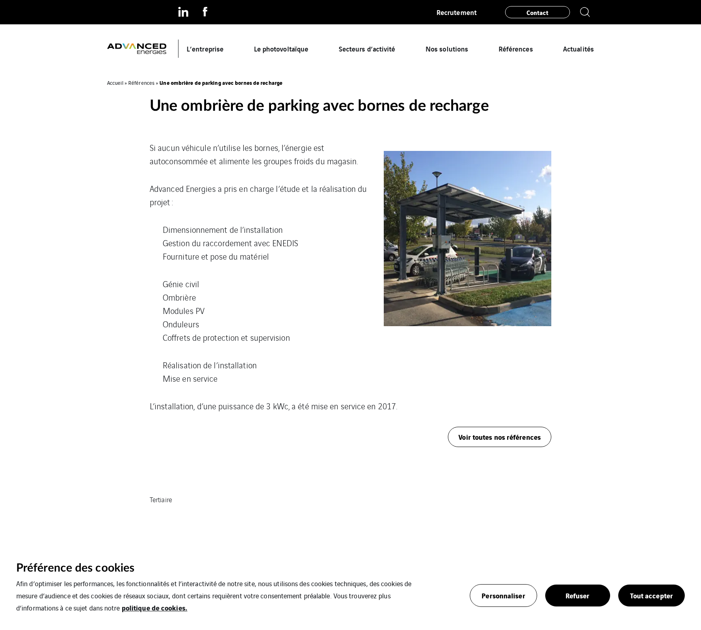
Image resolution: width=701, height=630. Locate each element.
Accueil (115, 82)
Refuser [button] (578, 595)
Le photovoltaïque (281, 48)
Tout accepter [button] (651, 595)
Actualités (578, 48)
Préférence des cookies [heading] (75, 568)
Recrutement (457, 12)
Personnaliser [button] (503, 595)
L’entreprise (205, 48)
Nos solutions (447, 48)
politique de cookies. (154, 607)
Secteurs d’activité (367, 48)
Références (516, 48)
